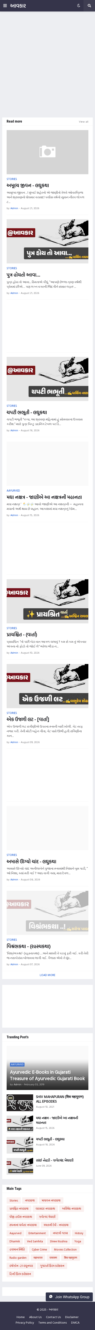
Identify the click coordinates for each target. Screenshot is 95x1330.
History (79, 1233)
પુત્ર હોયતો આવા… (23, 275)
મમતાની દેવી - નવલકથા (56, 1225)
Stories (14, 1200)
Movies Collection (65, 1249)
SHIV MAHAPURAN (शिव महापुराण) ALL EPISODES (60, 1099)
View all (83, 121)
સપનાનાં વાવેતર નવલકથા (23, 1225)
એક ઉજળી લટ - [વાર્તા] (28, 719)
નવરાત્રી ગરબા (60, 1233)
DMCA (75, 1322)
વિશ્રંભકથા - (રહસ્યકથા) (29, 946)
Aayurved (15, 1233)
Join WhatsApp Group (71, 1297)
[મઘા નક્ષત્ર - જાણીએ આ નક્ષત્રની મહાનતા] (47, 464)
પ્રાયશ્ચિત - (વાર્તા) (22, 634)
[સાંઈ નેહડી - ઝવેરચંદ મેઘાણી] (20, 1166)
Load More (47, 975)
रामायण (53, 1257)
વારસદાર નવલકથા (45, 1208)
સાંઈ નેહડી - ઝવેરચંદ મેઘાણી (54, 1160)
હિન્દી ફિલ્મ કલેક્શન (20, 1274)
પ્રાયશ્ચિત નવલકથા (19, 1208)
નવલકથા (30, 1200)
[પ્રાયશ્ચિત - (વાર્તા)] (47, 601)
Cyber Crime (39, 1249)
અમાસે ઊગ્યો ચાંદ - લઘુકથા (31, 861)
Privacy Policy (25, 1322)
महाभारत (38, 1257)
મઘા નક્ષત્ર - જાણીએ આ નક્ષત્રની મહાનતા (44, 497)
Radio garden (18, 1257)
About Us (35, 1317)
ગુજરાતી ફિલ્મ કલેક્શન (52, 1266)
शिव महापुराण (70, 1257)
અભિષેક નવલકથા (71, 1208)
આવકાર (18, 5)
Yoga (77, 1241)
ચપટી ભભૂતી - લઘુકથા (27, 412)
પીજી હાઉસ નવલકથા (21, 1217)
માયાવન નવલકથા (51, 1200)
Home (21, 1317)
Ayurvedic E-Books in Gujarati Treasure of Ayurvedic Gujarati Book (47, 1075)
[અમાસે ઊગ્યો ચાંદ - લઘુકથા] (47, 828)
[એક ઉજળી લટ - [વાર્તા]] (47, 686)
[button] (5, 5)
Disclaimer (71, 1317)
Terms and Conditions (52, 1322)
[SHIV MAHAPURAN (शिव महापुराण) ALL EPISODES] (20, 1102)
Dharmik (15, 1241)
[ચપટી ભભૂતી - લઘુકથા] (47, 379)
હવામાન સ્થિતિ (17, 1249)
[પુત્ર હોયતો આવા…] (47, 241)
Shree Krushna (58, 1241)
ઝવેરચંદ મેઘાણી (47, 1217)
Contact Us (53, 1317)
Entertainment (37, 1233)
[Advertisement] (47, 64)
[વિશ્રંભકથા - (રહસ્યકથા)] (47, 913)
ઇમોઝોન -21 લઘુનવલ (21, 1266)
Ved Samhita (35, 1241)
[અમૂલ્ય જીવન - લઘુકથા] (47, 152)
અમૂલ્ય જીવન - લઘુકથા (28, 185)
